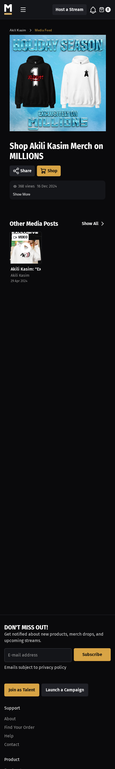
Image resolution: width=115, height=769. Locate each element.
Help (9, 735)
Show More (21, 194)
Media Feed (43, 30)
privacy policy (52, 667)
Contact (11, 744)
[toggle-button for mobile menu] (23, 9)
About (10, 718)
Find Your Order (19, 727)
